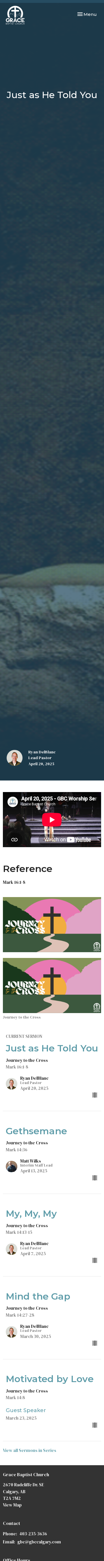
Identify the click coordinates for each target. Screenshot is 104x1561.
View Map (12, 1505)
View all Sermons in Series (29, 1450)
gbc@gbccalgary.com (39, 1542)
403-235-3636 (33, 1534)
